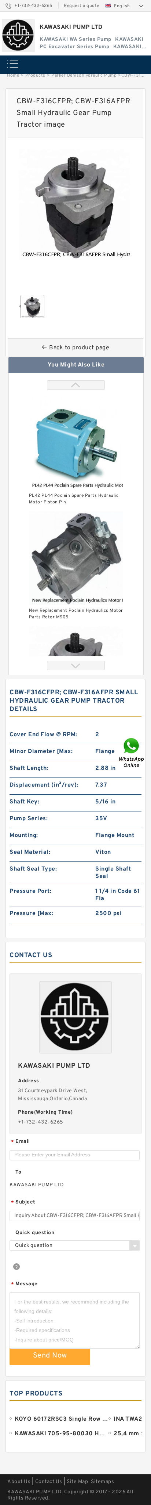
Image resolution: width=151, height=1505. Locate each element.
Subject (23, 1202)
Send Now (50, 1355)
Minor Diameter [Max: (41, 751)
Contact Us (48, 1482)
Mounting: (24, 835)
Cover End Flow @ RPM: (43, 734)
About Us (18, 1482)
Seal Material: (30, 852)
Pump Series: (29, 818)
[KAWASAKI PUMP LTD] (18, 35)
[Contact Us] (132, 752)
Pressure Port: (30, 891)
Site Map (77, 1482)
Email (20, 1142)
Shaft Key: (24, 802)
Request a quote (81, 6)
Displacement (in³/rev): (44, 785)
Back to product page (79, 348)
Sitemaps (102, 1482)
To (18, 1172)
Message (24, 1284)
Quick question (34, 1233)
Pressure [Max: (31, 913)
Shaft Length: (29, 768)
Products (35, 75)
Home (13, 75)
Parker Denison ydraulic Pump (84, 75)
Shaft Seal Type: (33, 869)
